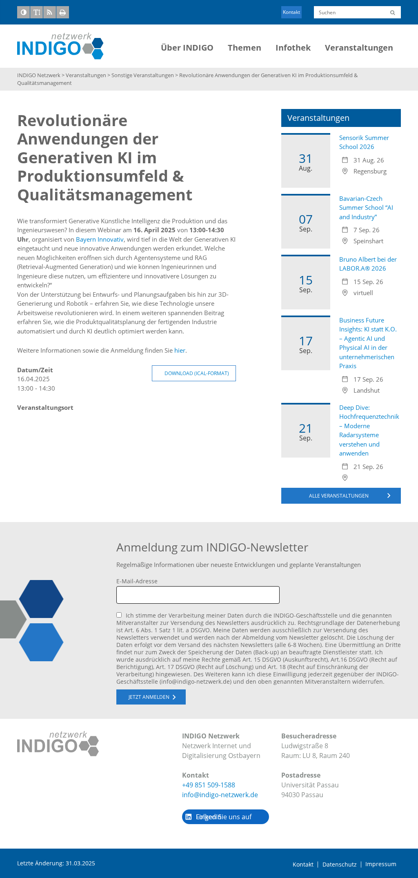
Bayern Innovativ (100, 239)
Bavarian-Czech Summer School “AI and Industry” (366, 207)
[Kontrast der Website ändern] (23, 12)
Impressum (380, 864)
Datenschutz (339, 864)
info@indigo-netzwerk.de (220, 794)
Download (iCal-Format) (197, 373)
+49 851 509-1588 (208, 784)
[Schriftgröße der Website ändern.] (36, 12)
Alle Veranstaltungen (339, 495)
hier (179, 350)
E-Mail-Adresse (137, 581)
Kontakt (291, 12)
